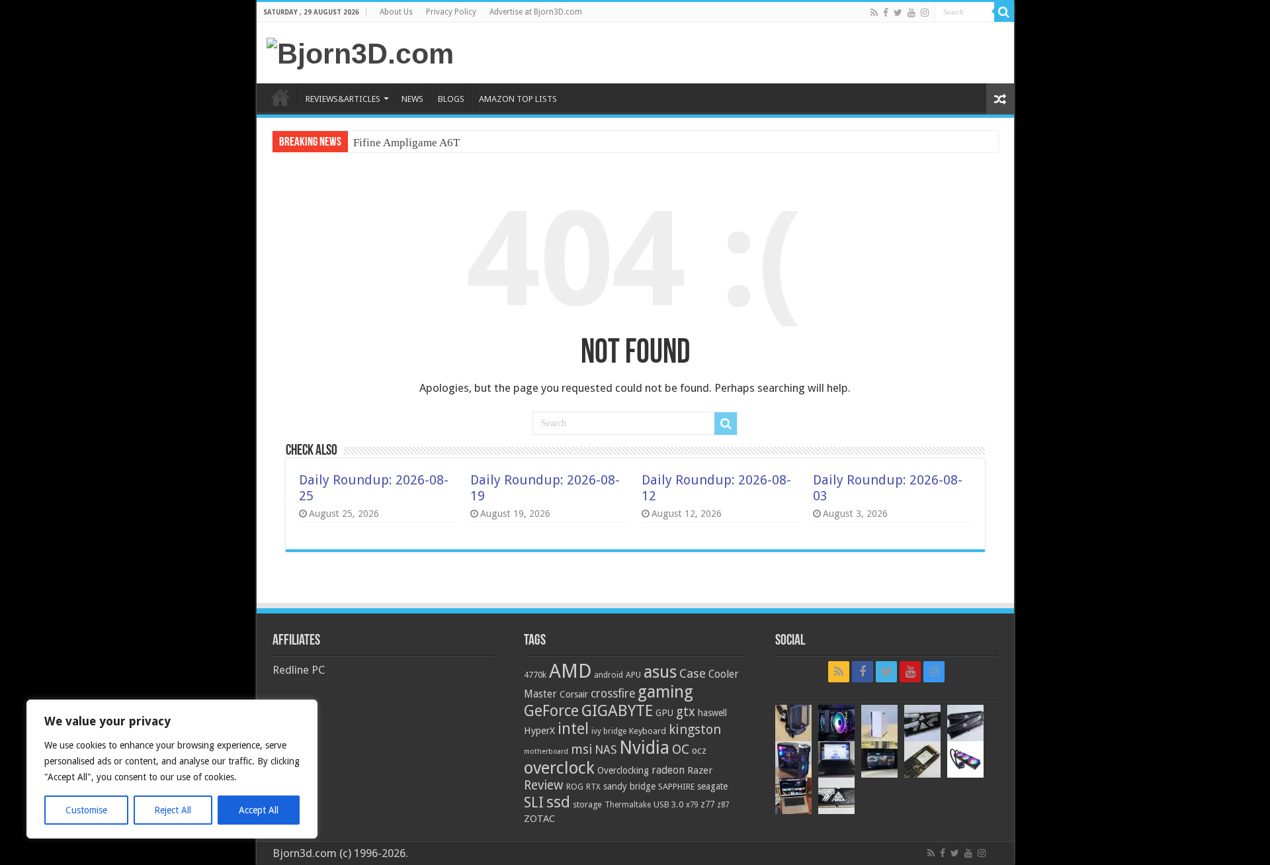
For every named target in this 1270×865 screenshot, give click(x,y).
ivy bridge (608, 731)
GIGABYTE (617, 711)
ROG (574, 787)
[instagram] (924, 13)
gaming (665, 692)
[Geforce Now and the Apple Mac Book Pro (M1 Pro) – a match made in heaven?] (793, 796)
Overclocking (623, 770)
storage (587, 804)
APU (633, 675)
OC (680, 749)
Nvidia (644, 747)
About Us (396, 12)
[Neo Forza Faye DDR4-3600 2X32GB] (922, 723)
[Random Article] (1000, 98)
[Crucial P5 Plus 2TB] (922, 759)
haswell (712, 712)
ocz (699, 750)
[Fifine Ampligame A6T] (793, 723)
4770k (535, 675)
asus (660, 672)
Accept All (258, 810)
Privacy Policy (451, 12)
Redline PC (299, 669)
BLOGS (451, 99)
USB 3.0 (668, 804)
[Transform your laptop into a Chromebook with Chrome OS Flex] (836, 759)
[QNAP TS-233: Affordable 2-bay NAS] (879, 723)
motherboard (546, 751)
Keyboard (647, 731)
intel (573, 728)
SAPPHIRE (676, 787)
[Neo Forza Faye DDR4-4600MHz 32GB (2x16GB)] (836, 796)
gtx (685, 711)
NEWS (412, 99)
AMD (570, 671)
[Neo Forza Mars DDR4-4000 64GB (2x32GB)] (965, 723)
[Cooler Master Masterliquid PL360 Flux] (965, 759)
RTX (593, 787)
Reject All (172, 810)
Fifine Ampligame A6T (406, 142)
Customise (86, 810)
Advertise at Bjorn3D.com (535, 12)
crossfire (613, 693)
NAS (605, 749)
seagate (712, 786)
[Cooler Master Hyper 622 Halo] (836, 723)
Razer (699, 770)
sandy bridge (629, 786)
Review (544, 785)
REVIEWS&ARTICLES (343, 99)
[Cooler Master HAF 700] (793, 759)
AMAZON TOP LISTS (518, 99)
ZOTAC (539, 819)
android (608, 675)
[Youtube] (911, 13)
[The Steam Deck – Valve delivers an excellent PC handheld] (879, 759)
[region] (172, 769)
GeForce (551, 710)
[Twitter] (898, 13)
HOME (280, 97)
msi (581, 749)
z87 (723, 804)
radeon (668, 770)
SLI (534, 802)
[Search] (1004, 12)
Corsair (574, 694)
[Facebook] (886, 13)
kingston (695, 729)
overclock (559, 768)
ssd (558, 802)
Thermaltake (628, 804)
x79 (692, 804)
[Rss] (874, 13)
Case (692, 673)
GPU (664, 712)
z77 (707, 804)
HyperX (539, 731)
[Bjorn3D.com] (360, 52)
